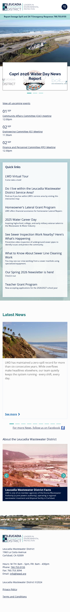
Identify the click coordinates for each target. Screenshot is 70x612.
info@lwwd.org (18, 573)
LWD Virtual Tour (16, 176)
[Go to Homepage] (21, 7)
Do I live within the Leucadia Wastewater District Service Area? (33, 191)
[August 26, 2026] (35, 340)
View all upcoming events (16, 103)
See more (11, 414)
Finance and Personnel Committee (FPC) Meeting (29, 147)
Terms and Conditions (15, 596)
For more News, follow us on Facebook (37, 428)
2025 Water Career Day (20, 219)
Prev (6, 475)
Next (63, 475)
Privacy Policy (10, 589)
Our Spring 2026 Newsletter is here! (29, 272)
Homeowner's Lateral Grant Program (30, 207)
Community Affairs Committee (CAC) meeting (27, 115)
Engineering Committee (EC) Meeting (23, 131)
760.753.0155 (60, 16)
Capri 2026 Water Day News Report (35, 76)
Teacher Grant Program (21, 284)
